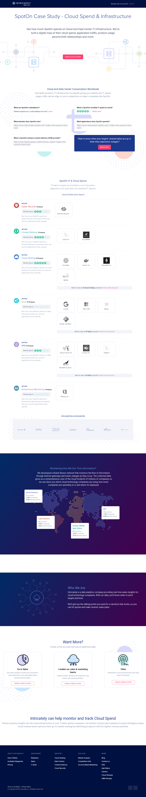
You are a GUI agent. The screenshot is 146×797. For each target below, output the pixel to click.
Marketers (34, 758)
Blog (103, 758)
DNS (24, 346)
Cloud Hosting (29, 258)
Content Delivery (30, 232)
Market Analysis (84, 758)
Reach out (104, 147)
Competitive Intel (84, 761)
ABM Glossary (107, 778)
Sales (33, 761)
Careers (104, 771)
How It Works (12, 758)
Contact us (106, 761)
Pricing (10, 765)
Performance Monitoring (33, 389)
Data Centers (59, 761)
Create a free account (22, 683)
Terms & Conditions (14, 787)
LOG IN (131, 4)
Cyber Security (29, 207)
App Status (106, 768)
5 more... (50, 111)
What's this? (96, 111)
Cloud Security (60, 768)
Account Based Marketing (87, 765)
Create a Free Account (110, 288)
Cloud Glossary (107, 775)
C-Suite (34, 765)
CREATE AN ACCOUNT (73, 57)
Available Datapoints (15, 761)
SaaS (24, 302)
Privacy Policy (26, 787)
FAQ (103, 765)
